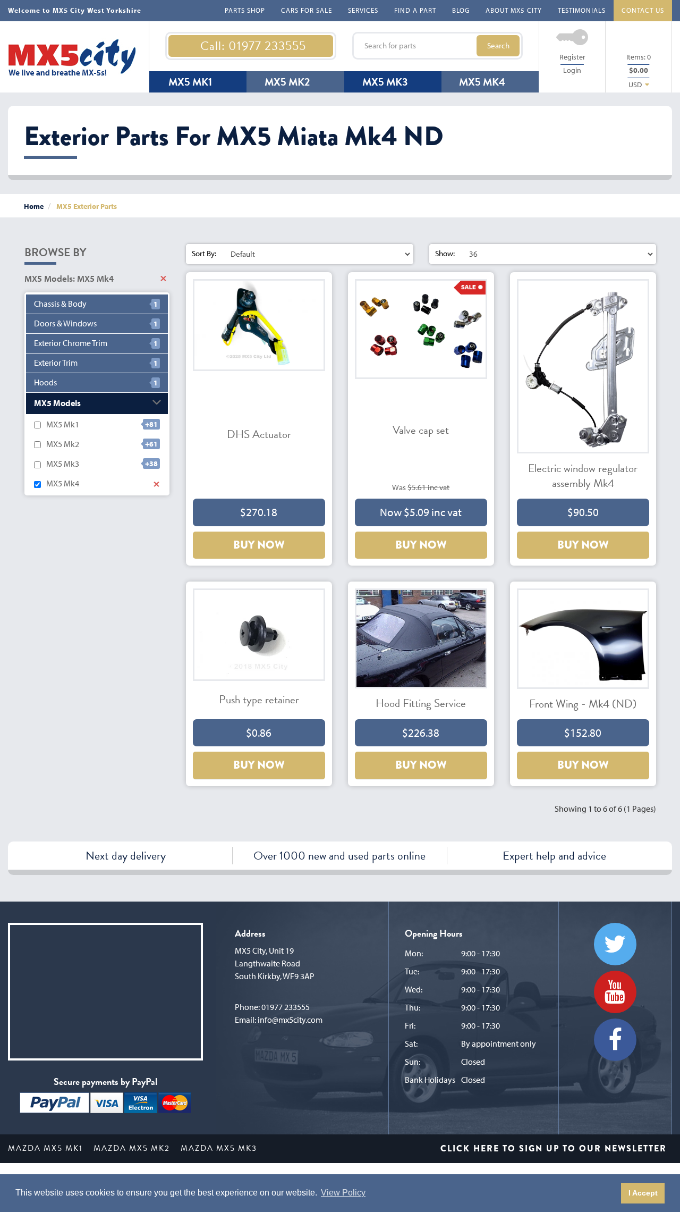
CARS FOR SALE (306, 10)
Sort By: (204, 253)
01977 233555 (285, 1006)
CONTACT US (643, 10)
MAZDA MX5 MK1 (45, 1148)
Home (34, 206)
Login (572, 70)
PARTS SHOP (245, 10)
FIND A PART (415, 10)
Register (572, 57)
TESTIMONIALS (582, 10)
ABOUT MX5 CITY (514, 10)
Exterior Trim (56, 363)
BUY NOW (259, 545)
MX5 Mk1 (62, 424)
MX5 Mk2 (62, 444)
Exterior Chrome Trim (70, 343)
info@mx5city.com (290, 1019)
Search (498, 45)
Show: (445, 253)
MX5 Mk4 (62, 483)
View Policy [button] (343, 1192)
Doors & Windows (65, 323)
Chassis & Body (60, 304)
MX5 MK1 (190, 82)
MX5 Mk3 (62, 463)
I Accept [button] (643, 1193)
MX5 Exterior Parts (86, 206)
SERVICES (363, 10)
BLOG (461, 10)
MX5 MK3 (384, 82)
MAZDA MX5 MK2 (132, 1148)
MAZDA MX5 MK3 (219, 1148)
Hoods (45, 382)
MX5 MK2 (287, 82)
